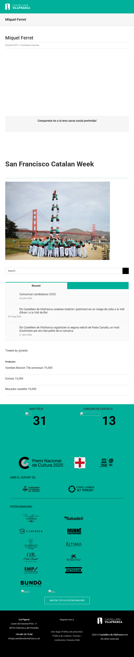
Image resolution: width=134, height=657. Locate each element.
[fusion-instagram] (62, 625)
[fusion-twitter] (58, 625)
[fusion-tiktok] (71, 625)
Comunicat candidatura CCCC (37, 294)
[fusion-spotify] (76, 625)
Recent (36, 285)
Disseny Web (73, 640)
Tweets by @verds (16, 350)
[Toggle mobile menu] (127, 7)
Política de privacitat (72, 631)
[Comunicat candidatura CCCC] (12, 294)
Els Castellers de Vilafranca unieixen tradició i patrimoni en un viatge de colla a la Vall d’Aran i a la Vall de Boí (71, 311)
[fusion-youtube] (67, 625)
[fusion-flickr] (81, 625)
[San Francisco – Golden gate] (57, 183)
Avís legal (55, 631)
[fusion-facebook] (53, 625)
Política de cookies (62, 636)
